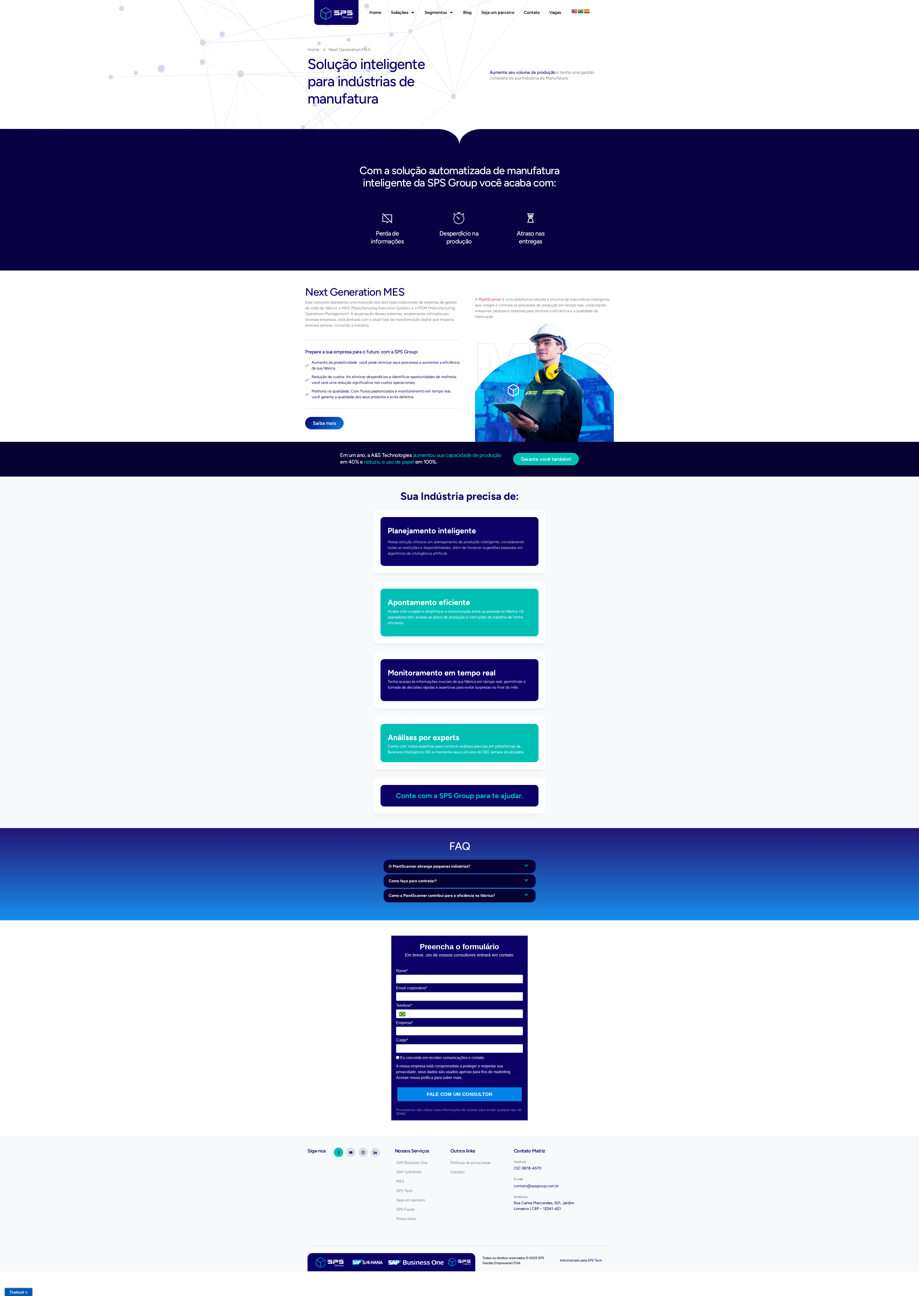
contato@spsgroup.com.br (536, 1186)
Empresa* (404, 1023)
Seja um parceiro (497, 12)
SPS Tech (595, 1260)
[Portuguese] (580, 11)
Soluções (399, 12)
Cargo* (402, 1040)
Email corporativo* (411, 988)
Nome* (402, 971)
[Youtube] (350, 1152)
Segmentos (436, 12)
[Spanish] (587, 11)
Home (375, 12)
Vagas (555, 12)
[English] (574, 11)
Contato (532, 12)
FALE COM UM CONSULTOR (459, 1094)
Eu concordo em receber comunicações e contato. (442, 1058)
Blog (467, 12)
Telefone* (404, 1005)
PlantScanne (489, 299)
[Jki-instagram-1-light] (363, 1152)
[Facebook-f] (338, 1152)
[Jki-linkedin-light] (375, 1152)
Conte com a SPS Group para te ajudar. (459, 795)
